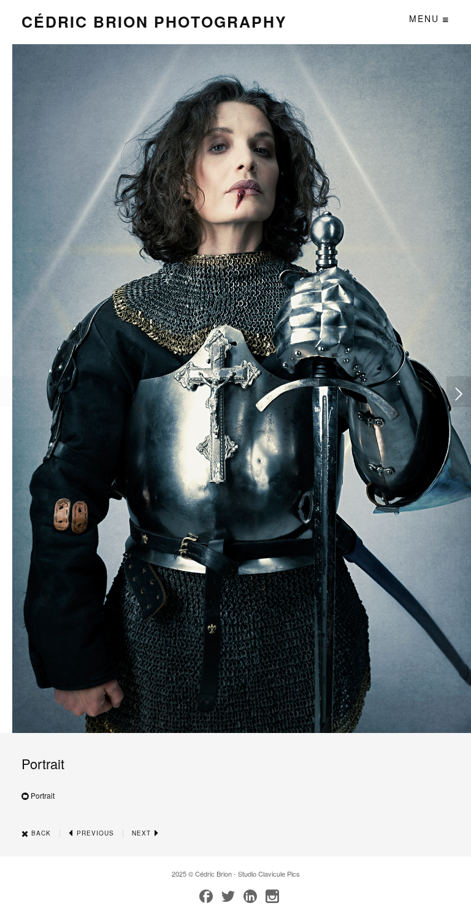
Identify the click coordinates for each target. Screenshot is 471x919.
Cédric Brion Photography (154, 21)
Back (40, 833)
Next (142, 833)
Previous (94, 833)
